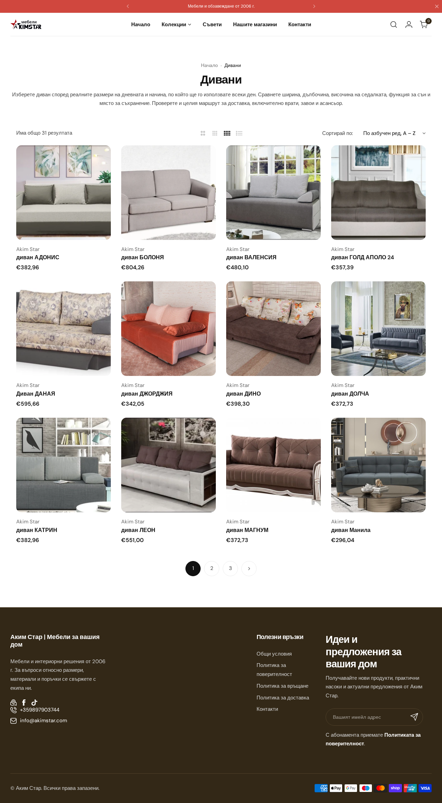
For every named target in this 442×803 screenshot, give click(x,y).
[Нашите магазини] (13, 702)
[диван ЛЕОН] (168, 465)
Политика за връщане (282, 686)
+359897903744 (39, 709)
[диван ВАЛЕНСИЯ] (273, 192)
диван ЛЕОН (138, 530)
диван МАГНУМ (247, 530)
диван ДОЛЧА (350, 393)
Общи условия (274, 653)
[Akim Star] (25, 24)
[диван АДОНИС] (63, 192)
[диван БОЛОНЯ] (168, 192)
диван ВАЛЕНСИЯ (251, 257)
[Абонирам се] (414, 717)
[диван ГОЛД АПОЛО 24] (378, 192)
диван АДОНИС (37, 257)
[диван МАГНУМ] (273, 465)
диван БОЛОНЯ (142, 257)
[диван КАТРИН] (63, 465)
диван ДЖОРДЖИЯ (147, 393)
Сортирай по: (337, 133)
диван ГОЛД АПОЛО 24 (362, 257)
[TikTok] (34, 702)
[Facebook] (24, 702)
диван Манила (351, 530)
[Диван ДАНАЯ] (63, 328)
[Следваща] (249, 568)
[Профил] (408, 24)
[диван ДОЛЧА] (378, 328)
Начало (209, 65)
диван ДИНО (243, 393)
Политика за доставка (283, 697)
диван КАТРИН (36, 530)
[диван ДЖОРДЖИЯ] (168, 328)
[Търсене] (393, 24)
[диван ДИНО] (273, 328)
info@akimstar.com (43, 720)
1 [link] (193, 568)
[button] (128, 6)
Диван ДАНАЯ (35, 393)
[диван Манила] (378, 465)
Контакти (267, 709)
